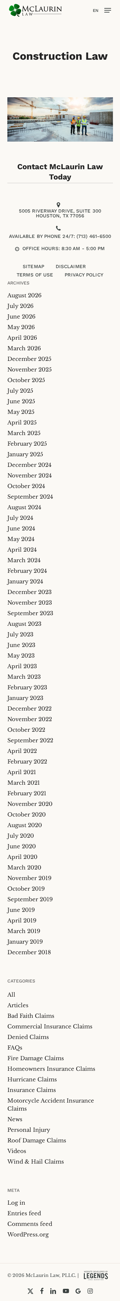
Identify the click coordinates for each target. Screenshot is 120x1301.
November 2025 (29, 369)
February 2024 (27, 571)
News (14, 1119)
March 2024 (24, 560)
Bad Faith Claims (30, 1016)
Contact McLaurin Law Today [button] (60, 171)
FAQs (14, 1047)
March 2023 (24, 677)
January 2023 (25, 698)
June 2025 (21, 401)
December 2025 (29, 359)
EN (96, 10)
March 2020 (24, 867)
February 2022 (27, 761)
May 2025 (21, 412)
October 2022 (26, 730)
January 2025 (25, 454)
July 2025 (20, 391)
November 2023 (29, 602)
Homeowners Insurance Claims (51, 1069)
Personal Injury (28, 1130)
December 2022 (29, 708)
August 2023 (24, 624)
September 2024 (30, 496)
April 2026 (22, 338)
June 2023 (21, 645)
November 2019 (29, 878)
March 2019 (23, 931)
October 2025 (26, 380)
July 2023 (20, 634)
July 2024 (20, 518)
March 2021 (23, 783)
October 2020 (26, 814)
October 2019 (26, 889)
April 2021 (21, 772)
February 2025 (27, 444)
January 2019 (25, 942)
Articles (17, 1005)
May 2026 (21, 327)
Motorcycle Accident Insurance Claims (50, 1104)
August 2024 (24, 507)
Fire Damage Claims (35, 1058)
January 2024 (25, 581)
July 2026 (20, 306)
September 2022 (30, 740)
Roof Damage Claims (36, 1140)
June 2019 (21, 910)
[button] (107, 10)
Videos (16, 1151)
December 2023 (29, 592)
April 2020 (22, 857)
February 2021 (26, 793)
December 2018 (29, 952)
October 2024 (26, 486)
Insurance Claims (31, 1090)
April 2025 (22, 422)
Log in (16, 1203)
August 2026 (24, 295)
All (11, 994)
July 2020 (20, 836)
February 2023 (27, 687)
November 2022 (29, 719)
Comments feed (29, 1224)
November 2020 (29, 804)
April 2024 (22, 549)
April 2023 (22, 666)
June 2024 (21, 528)
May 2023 (21, 655)
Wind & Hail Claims (35, 1161)
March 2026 (24, 348)
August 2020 (24, 825)
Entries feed (24, 1213)
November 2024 (29, 475)
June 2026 (21, 316)
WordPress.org (28, 1234)
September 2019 (30, 899)
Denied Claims (28, 1037)
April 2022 (22, 751)
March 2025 (24, 433)
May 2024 (21, 539)
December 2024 (29, 465)
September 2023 (30, 613)
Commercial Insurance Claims (49, 1026)
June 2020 (21, 846)
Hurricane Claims (32, 1079)
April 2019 (21, 920)
